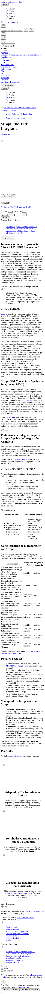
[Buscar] (26, 30)
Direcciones (24, 55)
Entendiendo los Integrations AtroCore (20, 952)
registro (5, 53)
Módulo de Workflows (14, 958)
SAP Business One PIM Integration (19, 954)
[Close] (2, 193)
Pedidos (8, 57)
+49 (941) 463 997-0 (32, 911)
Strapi (3, 314)
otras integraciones (20, 459)
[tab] (21, 230)
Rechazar (5, 990)
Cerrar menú (9, 46)
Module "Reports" (13, 962)
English (12, 11)
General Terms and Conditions (17, 934)
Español (12, 14)
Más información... (23, 987)
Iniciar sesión (6, 51)
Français (12, 16)
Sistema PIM (30, 400)
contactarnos (15, 756)
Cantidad (4, 215)
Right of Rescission (13, 938)
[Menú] (3, 26)
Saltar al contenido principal (11, 2)
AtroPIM (12, 417)
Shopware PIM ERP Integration (18, 956)
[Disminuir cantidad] (10, 214)
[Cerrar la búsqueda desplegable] (31, 30)
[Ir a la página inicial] (9, 22)
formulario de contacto (25, 918)
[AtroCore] (22, 134)
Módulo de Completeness (15, 960)
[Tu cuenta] (3, 41)
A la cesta (5, 218)
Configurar (14, 990)
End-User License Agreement (17, 931)
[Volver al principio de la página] (3, 982)
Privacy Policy (11, 936)
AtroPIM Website (12, 929)
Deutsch (12, 9)
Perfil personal (14, 55)
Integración (5, 211)
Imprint (8, 940)
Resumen (5, 55)
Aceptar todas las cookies (29, 990)
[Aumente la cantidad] (24, 214)
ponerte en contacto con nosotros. (19, 893)
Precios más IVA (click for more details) (16, 207)
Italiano (11, 18)
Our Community (12, 927)
